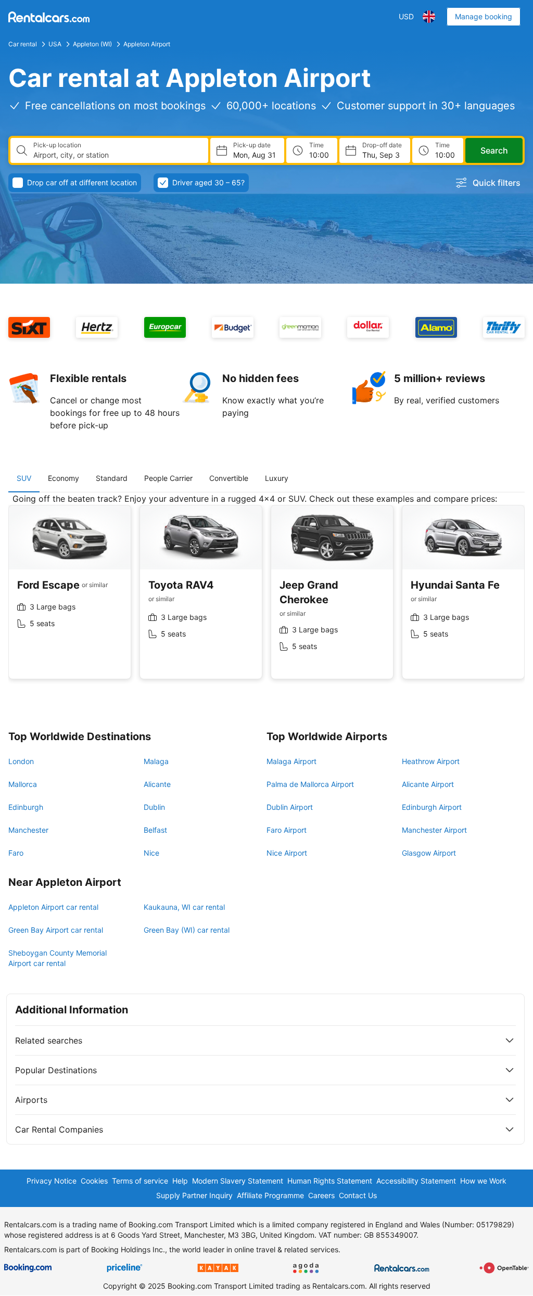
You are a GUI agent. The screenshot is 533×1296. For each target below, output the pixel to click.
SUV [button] (24, 478)
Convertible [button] (228, 478)
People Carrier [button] (168, 478)
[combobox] (116, 155)
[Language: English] (429, 16)
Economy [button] (63, 478)
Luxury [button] (276, 478)
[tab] (24, 478)
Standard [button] (112, 478)
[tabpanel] (266, 594)
